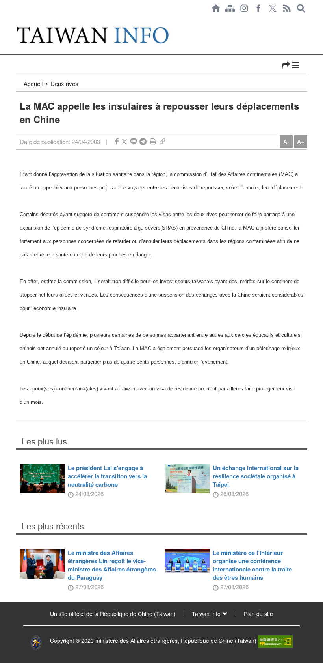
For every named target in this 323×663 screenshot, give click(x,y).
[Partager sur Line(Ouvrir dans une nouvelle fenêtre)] (133, 141)
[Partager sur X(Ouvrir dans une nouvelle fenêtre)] (125, 141)
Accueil (33, 83)
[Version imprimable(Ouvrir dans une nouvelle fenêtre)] (153, 141)
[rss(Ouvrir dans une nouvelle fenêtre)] (286, 8)
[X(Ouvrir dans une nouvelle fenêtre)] (272, 8)
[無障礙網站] (275, 640)
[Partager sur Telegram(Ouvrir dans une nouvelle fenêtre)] (143, 141)
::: (18, 20)
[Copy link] (162, 141)
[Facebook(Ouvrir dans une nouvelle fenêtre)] (258, 8)
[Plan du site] (230, 8)
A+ (300, 141)
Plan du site (258, 614)
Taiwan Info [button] (207, 614)
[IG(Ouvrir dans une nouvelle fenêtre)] (244, 8)
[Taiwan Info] (102, 35)
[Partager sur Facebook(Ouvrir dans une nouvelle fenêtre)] (117, 141)
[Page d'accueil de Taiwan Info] (216, 8)
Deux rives (64, 83)
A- (286, 141)
